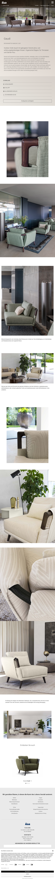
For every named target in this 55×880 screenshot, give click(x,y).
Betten (14, 797)
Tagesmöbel (40, 807)
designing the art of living (40, 813)
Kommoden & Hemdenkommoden (40, 803)
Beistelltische (14, 803)
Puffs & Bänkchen (14, 811)
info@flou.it (29, 840)
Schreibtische (14, 813)
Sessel (26, 781)
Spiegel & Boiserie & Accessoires (40, 809)
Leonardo (40, 799)
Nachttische (40, 801)
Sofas (14, 807)
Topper (40, 797)
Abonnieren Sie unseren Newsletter (27, 843)
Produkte (37, 5)
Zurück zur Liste (6, 5)
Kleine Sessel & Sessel (44, 5)
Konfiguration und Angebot (27, 101)
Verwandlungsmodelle (14, 809)
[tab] (25, 783)
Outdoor (40, 811)
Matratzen (14, 799)
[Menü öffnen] (52, 2)
